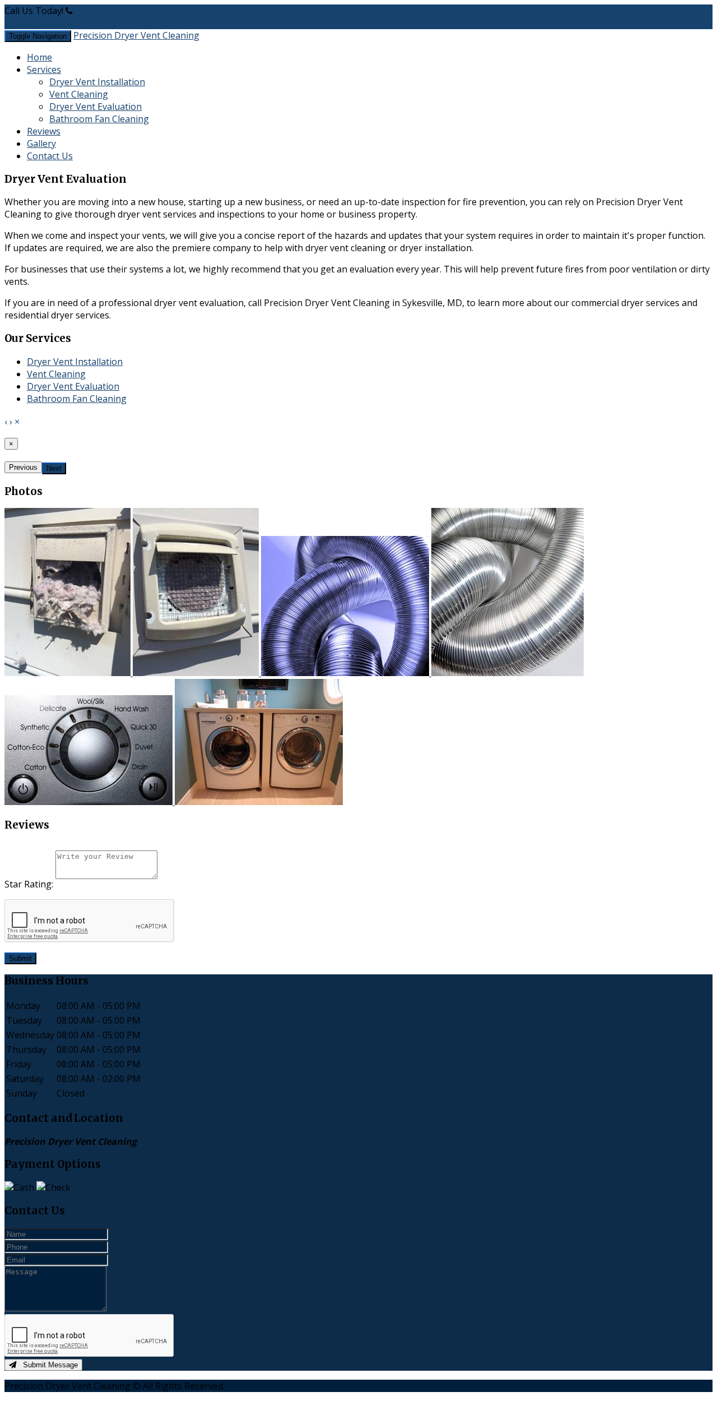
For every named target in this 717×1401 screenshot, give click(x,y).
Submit (20, 958)
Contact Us (50, 156)
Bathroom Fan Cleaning (99, 119)
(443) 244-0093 (106, 10)
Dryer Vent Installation (97, 82)
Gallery (41, 143)
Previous (23, 467)
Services (44, 69)
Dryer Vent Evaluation (95, 106)
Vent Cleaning (78, 94)
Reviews (43, 131)
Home (39, 57)
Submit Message (47, 1365)
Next (54, 468)
